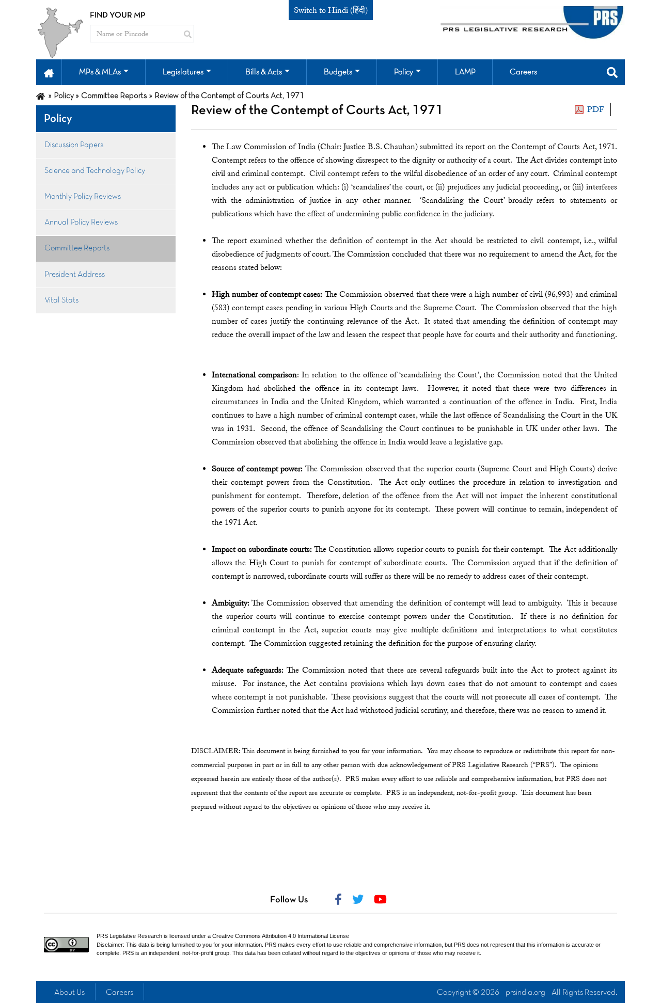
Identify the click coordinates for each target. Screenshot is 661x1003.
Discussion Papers (73, 145)
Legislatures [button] (183, 72)
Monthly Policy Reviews (82, 196)
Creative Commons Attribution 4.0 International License (280, 936)
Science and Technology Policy (94, 170)
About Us (69, 992)
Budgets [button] (338, 72)
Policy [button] (403, 72)
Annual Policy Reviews (81, 222)
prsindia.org (525, 992)
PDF (595, 109)
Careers (119, 992)
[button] (48, 72)
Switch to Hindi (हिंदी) (331, 10)
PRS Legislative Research (129, 936)
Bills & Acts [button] (263, 72)
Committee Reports (76, 248)
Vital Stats (61, 300)
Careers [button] (523, 72)
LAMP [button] (465, 72)
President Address (74, 274)
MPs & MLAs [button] (100, 72)
